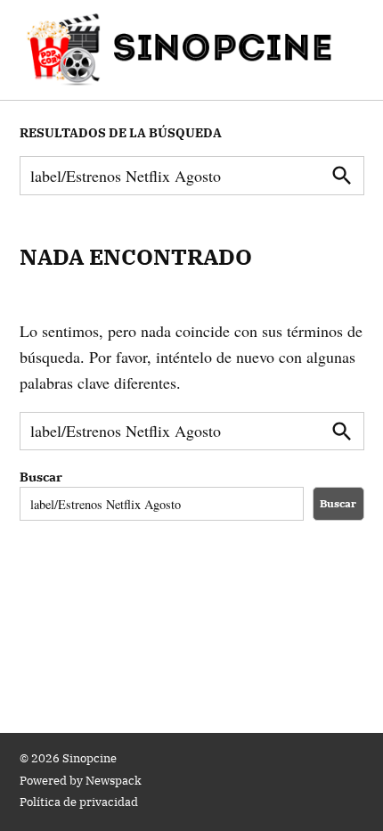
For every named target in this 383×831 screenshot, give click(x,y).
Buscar (41, 476)
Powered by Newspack (81, 780)
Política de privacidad (79, 801)
